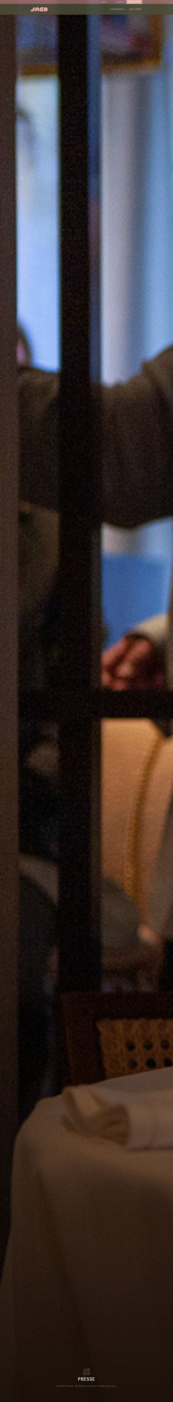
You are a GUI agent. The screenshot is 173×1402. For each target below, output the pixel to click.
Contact (120, 2)
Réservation (134, 2)
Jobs (104, 2)
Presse (111, 2)
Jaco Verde (135, 9)
